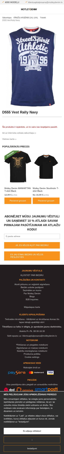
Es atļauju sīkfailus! (32, 431)
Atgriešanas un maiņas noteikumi (32, 348)
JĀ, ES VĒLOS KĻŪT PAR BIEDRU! (32, 245)
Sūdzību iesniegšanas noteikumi (32, 351)
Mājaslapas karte (32, 307)
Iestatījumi (32, 448)
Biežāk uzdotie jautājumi (32, 287)
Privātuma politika (32, 354)
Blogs (32, 296)
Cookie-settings (32, 357)
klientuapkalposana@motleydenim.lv (45, 2)
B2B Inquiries (32, 299)
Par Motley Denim (32, 293)
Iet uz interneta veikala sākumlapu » (19, 133)
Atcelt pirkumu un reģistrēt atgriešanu (32, 284)
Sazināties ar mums (32, 290)
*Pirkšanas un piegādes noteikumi (32, 345)
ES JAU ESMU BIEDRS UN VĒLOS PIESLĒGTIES (26, 255)
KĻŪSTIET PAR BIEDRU (32, 275)
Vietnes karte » (9, 139)
